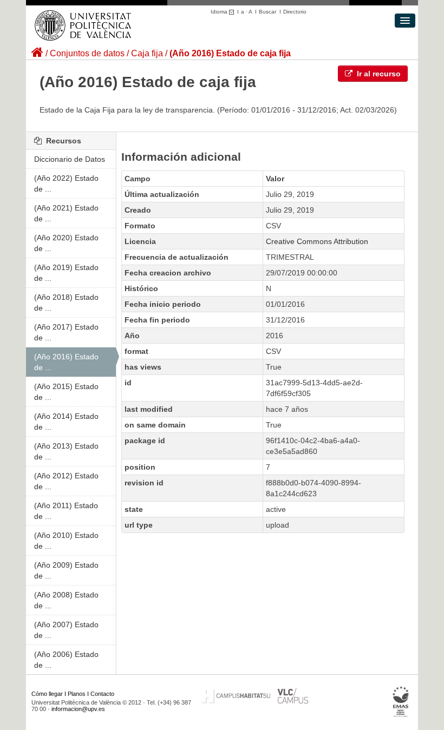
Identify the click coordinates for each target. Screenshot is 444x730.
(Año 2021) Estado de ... (66, 213)
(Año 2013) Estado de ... (66, 451)
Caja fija (147, 53)
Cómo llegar (47, 693)
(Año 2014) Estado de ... (66, 421)
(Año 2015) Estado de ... (66, 392)
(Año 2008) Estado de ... (66, 600)
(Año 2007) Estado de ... (66, 630)
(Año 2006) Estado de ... (66, 659)
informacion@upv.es (78, 709)
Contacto (102, 693)
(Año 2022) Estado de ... (66, 183)
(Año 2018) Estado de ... (66, 302)
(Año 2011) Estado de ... (66, 511)
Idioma (220, 12)
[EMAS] (401, 702)
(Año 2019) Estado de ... (66, 272)
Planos (77, 693)
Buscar (267, 12)
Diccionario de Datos (69, 159)
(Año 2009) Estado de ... (66, 570)
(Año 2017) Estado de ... (66, 332)
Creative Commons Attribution (317, 241)
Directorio (294, 12)
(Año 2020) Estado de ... (66, 243)
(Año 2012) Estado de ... (66, 481)
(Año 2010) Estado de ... (66, 540)
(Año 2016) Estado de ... (66, 362)
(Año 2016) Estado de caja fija (230, 53)
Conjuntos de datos (87, 53)
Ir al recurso (378, 73)
